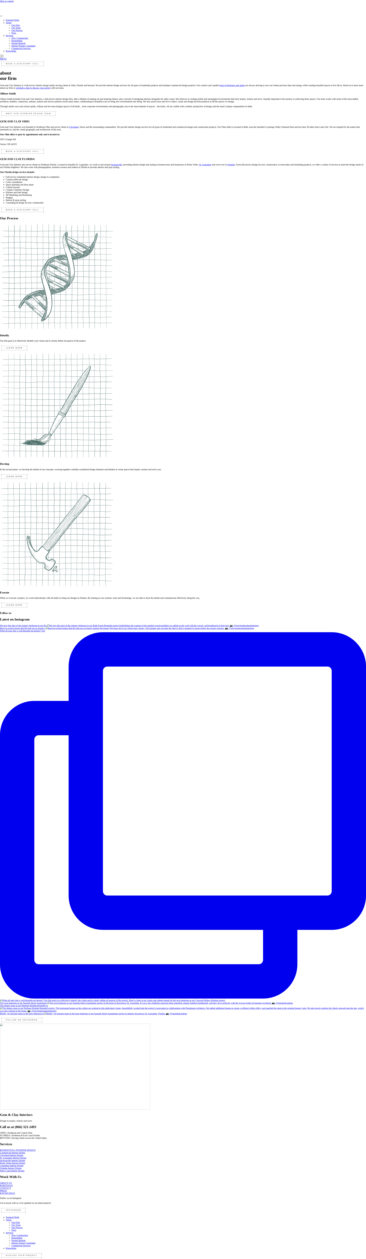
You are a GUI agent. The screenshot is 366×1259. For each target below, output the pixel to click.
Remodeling (16, 40)
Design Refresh (18, 43)
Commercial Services (21, 48)
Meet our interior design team (28, 113)
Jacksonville (116, 164)
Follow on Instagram (22, 1020)
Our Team (16, 28)
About (8, 22)
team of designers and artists (232, 85)
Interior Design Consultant (23, 46)
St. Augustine (205, 164)
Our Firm (15, 25)
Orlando (231, 164)
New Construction (19, 38)
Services (9, 35)
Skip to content (7, 1)
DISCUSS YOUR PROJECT (21, 1255)
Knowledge (11, 51)
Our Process (16, 30)
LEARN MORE (14, 348)
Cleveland (73, 127)
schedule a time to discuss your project (33, 88)
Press (13, 33)
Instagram (13, 1210)
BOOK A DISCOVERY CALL (22, 64)
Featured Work (12, 20)
